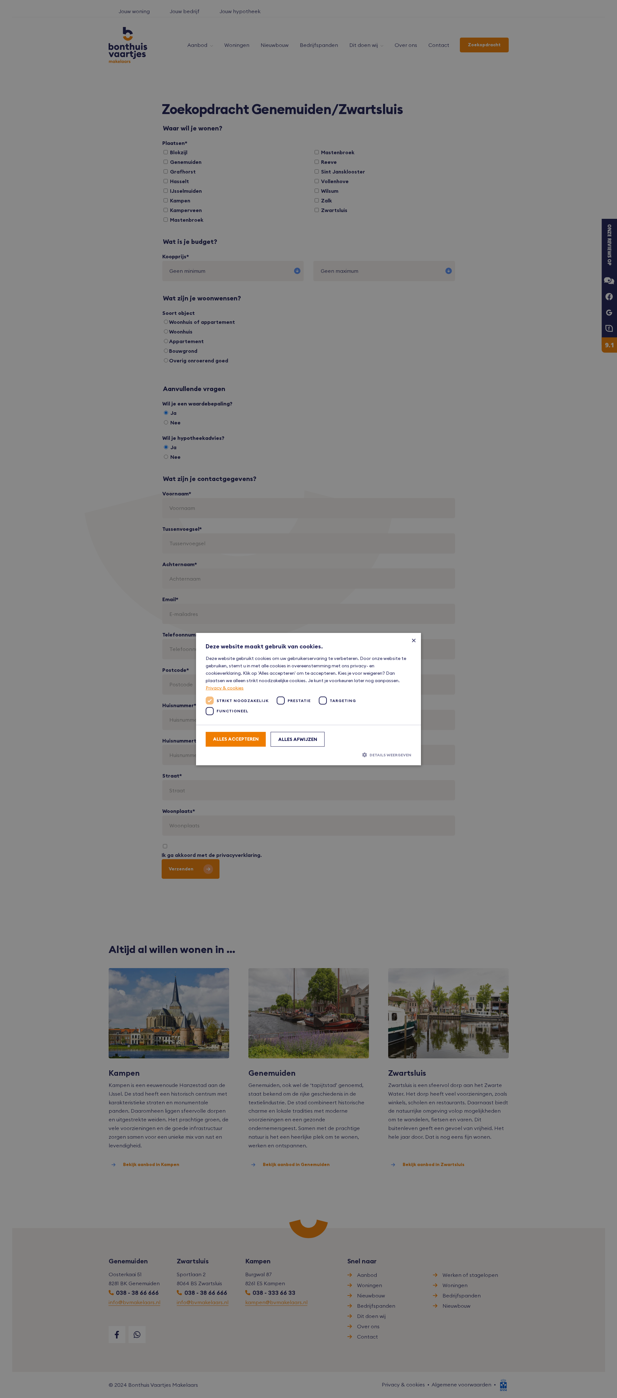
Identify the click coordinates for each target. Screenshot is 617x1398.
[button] (308, 755)
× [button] (413, 639)
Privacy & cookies (225, 688)
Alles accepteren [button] (236, 739)
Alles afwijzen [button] (297, 739)
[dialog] (308, 699)
